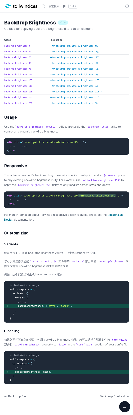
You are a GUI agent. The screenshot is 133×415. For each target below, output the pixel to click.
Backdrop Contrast (114, 396)
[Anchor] (2, 117)
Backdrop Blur (15, 396)
